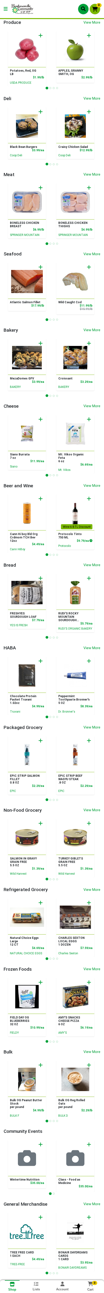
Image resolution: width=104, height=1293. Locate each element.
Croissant (65, 378)
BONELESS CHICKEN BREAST (24, 224)
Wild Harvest (18, 873)
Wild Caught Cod (70, 302)
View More (91, 22)
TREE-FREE (17, 1264)
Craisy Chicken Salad (73, 147)
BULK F (14, 1115)
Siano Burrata (20, 456)
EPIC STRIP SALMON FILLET (25, 779)
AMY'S (62, 1032)
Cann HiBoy (17, 549)
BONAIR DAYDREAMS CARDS (73, 1256)
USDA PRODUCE (20, 82)
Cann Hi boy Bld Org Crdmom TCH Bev (23, 537)
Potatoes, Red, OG (23, 72)
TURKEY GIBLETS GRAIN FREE (70, 862)
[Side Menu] (5, 9)
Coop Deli (16, 155)
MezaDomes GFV (22, 378)
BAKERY (15, 387)
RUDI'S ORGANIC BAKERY (75, 628)
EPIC (13, 791)
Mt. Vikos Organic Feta (71, 458)
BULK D (63, 1115)
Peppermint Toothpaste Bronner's (74, 700)
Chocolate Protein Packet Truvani (23, 700)
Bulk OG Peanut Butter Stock (26, 1104)
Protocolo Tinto (70, 535)
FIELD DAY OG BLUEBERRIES (19, 1021)
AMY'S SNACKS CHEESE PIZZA (69, 1021)
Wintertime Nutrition (24, 1179)
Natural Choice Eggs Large (24, 941)
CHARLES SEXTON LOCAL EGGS (71, 941)
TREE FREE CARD (22, 1254)
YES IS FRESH (19, 625)
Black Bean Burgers (23, 147)
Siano (13, 466)
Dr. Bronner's (66, 711)
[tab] (46, 88)
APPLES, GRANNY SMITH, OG (70, 72)
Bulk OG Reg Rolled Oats (71, 1104)
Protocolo (64, 546)
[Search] (83, 9)
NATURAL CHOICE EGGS (26, 953)
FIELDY (14, 1032)
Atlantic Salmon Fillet (25, 302)
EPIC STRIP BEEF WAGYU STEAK (70, 779)
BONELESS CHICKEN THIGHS (73, 224)
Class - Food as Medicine (69, 1181)
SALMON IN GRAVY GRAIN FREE (23, 862)
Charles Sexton (68, 953)
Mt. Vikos (64, 470)
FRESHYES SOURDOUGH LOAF (23, 615)
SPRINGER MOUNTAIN (24, 235)
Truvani (15, 711)
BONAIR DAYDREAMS (72, 1267)
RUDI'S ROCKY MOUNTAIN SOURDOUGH (68, 617)
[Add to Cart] (40, 35)
